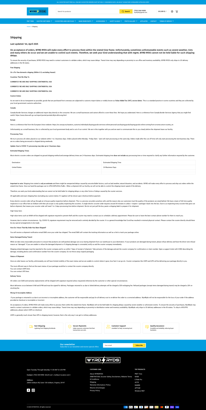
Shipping (93, 382)
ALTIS (137, 382)
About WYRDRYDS (96, 374)
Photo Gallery (130, 21)
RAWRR (137, 385)
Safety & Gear (115, 21)
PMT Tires (30, 21)
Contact (153, 21)
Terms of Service (166, 21)
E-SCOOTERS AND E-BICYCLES (64, 21)
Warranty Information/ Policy (100, 385)
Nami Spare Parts (85, 21)
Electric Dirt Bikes (43, 21)
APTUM (137, 388)
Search (127, 11)
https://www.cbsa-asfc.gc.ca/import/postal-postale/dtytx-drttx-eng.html (41, 115)
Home (28, 26)
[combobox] (94, 11)
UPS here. (25, 271)
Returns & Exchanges (97, 388)
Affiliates (144, 21)
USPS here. (26, 269)
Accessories (100, 21)
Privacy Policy (95, 391)
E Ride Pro (138, 380)
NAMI (137, 377)
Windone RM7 (140, 391)
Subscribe (139, 345)
